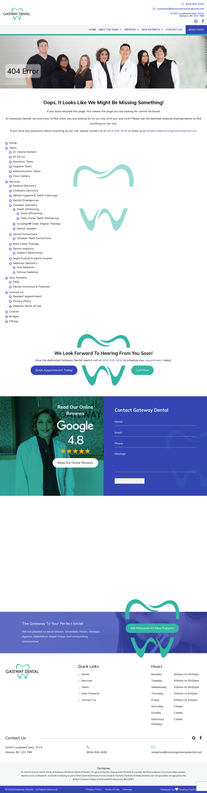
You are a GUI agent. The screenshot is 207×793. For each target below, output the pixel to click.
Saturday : (158, 706)
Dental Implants (23, 248)
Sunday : (156, 712)
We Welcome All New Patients (152, 628)
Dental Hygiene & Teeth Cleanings (35, 195)
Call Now (142, 370)
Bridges (14, 316)
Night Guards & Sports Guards (32, 258)
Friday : (156, 700)
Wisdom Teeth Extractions (34, 238)
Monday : (157, 674)
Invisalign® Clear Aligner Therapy (39, 223)
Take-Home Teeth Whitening (39, 218)
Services (130, 29)
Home (92, 29)
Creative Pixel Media (190, 789)
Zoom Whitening (31, 213)
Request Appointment (27, 296)
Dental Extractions (25, 234)
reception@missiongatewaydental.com (180, 8)
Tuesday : (157, 680)
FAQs (16, 281)
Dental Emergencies (26, 200)
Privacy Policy (22, 301)
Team (12, 147)
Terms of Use (112, 789)
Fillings (13, 321)
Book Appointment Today (54, 370)
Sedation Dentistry (25, 263)
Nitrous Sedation (28, 272)
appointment (153, 360)
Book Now (196, 29)
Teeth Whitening (28, 209)
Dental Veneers (27, 228)
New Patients (151, 29)
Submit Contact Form (130, 481)
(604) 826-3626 (194, 4)
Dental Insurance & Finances (31, 286)
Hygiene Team (22, 166)
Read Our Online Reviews (75, 462)
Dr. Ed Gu (19, 156)
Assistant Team (23, 161)
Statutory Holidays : (157, 721)
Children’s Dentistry (25, 190)
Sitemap (127, 789)
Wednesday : (159, 687)
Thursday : (158, 693)
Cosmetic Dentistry (25, 205)
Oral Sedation (26, 267)
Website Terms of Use (27, 306)
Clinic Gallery (21, 176)
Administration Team (26, 171)
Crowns (14, 311)
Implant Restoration (30, 252)
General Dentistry (24, 185)
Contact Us (174, 29)
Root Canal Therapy (26, 243)
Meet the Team (108, 29)
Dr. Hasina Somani (25, 152)
